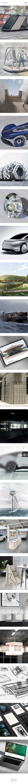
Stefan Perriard (4, 2)
